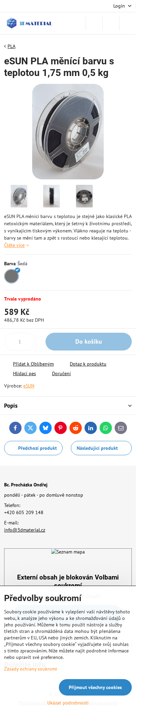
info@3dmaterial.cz (24, 530)
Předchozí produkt (37, 448)
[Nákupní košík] (111, 23)
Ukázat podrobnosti (68, 703)
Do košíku (88, 341)
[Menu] (127, 23)
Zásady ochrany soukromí (30, 669)
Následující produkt (97, 448)
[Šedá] (11, 276)
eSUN (28, 386)
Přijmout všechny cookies (95, 687)
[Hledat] (94, 23)
